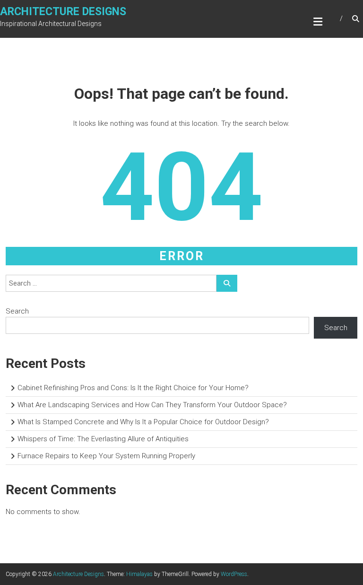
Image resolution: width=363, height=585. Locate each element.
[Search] (226, 283)
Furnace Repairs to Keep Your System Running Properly (106, 456)
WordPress (234, 574)
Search (17, 311)
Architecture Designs (63, 11)
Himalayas (139, 574)
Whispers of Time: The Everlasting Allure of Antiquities (103, 439)
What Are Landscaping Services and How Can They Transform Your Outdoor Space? (152, 405)
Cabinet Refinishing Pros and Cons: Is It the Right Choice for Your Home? (133, 388)
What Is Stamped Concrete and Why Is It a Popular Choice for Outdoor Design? (143, 422)
